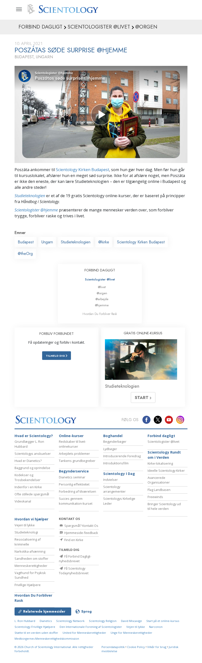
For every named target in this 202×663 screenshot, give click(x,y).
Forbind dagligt (161, 435)
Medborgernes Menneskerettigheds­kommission (47, 638)
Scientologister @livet (100, 279)
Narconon (156, 627)
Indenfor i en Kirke (28, 487)
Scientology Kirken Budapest (82, 169)
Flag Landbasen (159, 489)
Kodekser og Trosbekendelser (27, 477)
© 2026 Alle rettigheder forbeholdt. (54, 649)
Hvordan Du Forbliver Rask (100, 313)
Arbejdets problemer (74, 453)
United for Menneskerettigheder (84, 632)
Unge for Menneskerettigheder (131, 632)
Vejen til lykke (25, 525)
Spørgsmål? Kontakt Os (81, 525)
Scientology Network (70, 621)
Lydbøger (110, 449)
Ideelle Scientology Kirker (166, 470)
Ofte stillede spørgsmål (32, 494)
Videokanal (23, 501)
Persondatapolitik (113, 647)
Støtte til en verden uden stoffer (36, 632)
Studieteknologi (26, 532)
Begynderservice (74, 471)
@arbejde (101, 299)
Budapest (26, 242)
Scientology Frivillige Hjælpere (35, 627)
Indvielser (110, 479)
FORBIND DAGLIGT (99, 270)
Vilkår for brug (156, 647)
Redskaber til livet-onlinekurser (72, 443)
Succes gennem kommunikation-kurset (75, 500)
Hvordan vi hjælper (31, 519)
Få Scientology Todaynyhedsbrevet (73, 570)
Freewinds (155, 497)
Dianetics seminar (72, 477)
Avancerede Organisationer (159, 480)
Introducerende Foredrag (122, 456)
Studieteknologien (30, 195)
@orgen (102, 293)
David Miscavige (131, 621)
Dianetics (46, 621)
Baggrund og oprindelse (32, 468)
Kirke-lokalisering (160, 463)
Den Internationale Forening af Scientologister (91, 627)
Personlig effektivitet (74, 484)
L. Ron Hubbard (25, 621)
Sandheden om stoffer (31, 558)
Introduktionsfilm (116, 463)
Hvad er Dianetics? (28, 460)
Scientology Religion (103, 621)
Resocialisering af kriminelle (28, 541)
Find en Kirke (73, 540)
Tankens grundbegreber (77, 460)
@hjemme (102, 305)
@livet (102, 287)
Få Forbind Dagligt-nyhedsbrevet (75, 558)
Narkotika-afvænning (30, 551)
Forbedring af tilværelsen (77, 491)
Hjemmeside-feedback (81, 532)
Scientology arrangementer (114, 489)
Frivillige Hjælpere (28, 585)
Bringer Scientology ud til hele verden (164, 506)
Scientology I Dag (119, 473)
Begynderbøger (114, 441)
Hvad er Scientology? (34, 435)
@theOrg (25, 253)
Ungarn (47, 242)
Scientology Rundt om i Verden (164, 455)
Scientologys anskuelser (33, 453)
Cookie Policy (136, 647)
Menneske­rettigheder (31, 565)
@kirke (103, 242)
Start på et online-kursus (162, 621)
